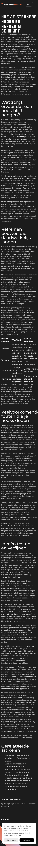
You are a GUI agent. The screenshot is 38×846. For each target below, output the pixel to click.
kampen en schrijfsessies (26, 731)
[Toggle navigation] (35, 4)
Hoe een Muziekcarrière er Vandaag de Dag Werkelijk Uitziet (17, 758)
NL (28, 4)
